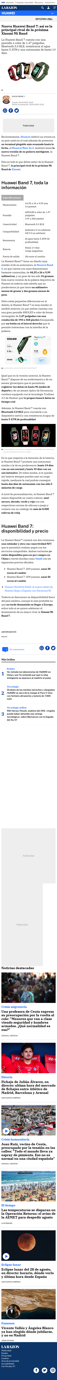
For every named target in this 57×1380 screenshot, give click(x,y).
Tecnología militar (17, 707)
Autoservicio (50, 3)
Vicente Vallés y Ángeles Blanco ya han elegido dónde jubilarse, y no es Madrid (27, 1331)
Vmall (38, 558)
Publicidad (6, 1350)
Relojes (11, 668)
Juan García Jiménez (10, 1098)
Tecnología (13, 686)
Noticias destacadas (17, 968)
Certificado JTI (8, 1366)
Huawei (25, 136)
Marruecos (39, 3)
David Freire (18, 96)
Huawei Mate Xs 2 (23, 148)
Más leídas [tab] (8, 659)
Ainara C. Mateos (9, 1036)
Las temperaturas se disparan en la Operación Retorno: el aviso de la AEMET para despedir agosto (28, 1213)
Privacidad (6, 1356)
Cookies (5, 1358)
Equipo (4, 1353)
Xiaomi (16, 169)
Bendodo (10, 3)
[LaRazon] (11, 7)
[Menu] (54, 8)
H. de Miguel (7, 1223)
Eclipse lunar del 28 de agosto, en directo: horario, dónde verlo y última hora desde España (27, 1273)
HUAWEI (8, 13)
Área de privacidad (10, 1361)
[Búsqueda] (42, 8)
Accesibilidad (7, 1363)
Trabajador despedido (24, 3)
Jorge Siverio (7, 1341)
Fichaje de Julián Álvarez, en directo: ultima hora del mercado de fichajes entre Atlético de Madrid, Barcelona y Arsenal (28, 1087)
